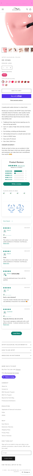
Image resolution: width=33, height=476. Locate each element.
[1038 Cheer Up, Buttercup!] (6, 85)
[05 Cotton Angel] (6, 81)
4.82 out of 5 (21, 166)
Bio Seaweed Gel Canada (12, 373)
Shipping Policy (6, 430)
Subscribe (8, 458)
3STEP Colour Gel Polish (11, 57)
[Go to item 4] (21, 50)
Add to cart (16, 91)
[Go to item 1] (4, 50)
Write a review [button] (16, 184)
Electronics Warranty (7, 427)
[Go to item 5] (26, 50)
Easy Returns (5, 424)
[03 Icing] (3, 81)
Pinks (4, 75)
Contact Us (5, 389)
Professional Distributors (8, 401)
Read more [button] (6, 243)
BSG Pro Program (7, 395)
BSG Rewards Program (8, 392)
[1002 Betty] (19, 81)
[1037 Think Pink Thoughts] (3, 85)
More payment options (16, 100)
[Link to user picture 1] (16, 235)
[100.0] (11, 207)
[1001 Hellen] (15, 81)
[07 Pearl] (9, 81)
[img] (7, 228)
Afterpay (18, 369)
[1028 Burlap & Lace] (25, 81)
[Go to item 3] (15, 50)
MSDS (3, 415)
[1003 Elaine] (22, 81)
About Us (4, 386)
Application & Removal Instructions (11, 409)
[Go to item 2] (9, 50)
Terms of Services (6, 436)
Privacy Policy (5, 433)
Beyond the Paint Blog (8, 398)
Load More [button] (16, 333)
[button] (8, 171)
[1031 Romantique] (28, 81)
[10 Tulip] (12, 81)
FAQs (3, 412)
